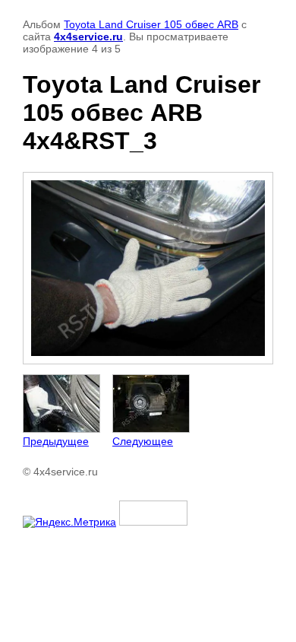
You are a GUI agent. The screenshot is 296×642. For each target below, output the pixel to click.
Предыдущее (56, 441)
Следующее (142, 441)
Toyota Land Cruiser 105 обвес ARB (151, 24)
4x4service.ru (88, 36)
